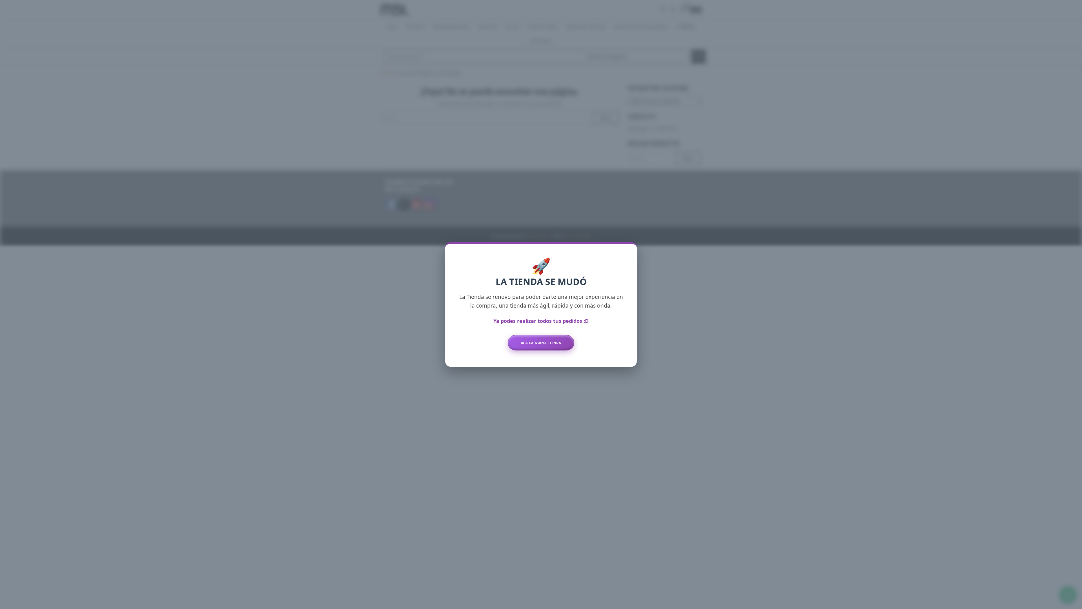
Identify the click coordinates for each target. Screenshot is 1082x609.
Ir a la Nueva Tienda (541, 343)
